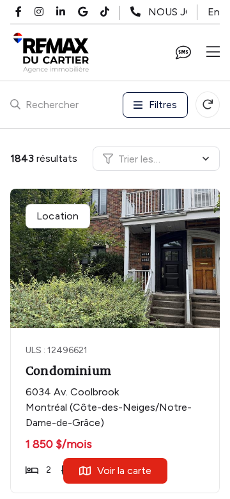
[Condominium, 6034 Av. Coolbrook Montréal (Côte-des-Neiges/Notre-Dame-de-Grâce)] (116, 258)
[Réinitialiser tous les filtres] (207, 104)
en (214, 12)
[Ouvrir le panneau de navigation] (213, 52)
